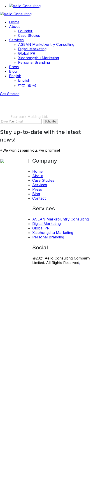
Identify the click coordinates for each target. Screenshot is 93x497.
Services (39, 185)
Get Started (9, 94)
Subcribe (50, 121)
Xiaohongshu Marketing (52, 232)
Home (5, 116)
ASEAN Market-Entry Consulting (60, 219)
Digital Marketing (46, 223)
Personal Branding (48, 237)
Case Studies (43, 180)
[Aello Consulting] (16, 14)
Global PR (40, 228)
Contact (39, 198)
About (37, 176)
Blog (36, 194)
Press (37, 189)
